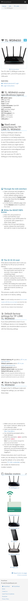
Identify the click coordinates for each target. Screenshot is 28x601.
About (3, 589)
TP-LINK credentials (13, 462)
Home (4, 6)
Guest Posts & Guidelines (8, 594)
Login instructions (8, 86)
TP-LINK (16, 6)
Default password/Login (11, 83)
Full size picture (15, 69)
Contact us (4, 591)
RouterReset (7, 2)
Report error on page (20, 574)
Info (10, 6)
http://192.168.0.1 (9, 431)
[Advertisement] (14, 25)
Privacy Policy (5, 599)
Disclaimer (4, 596)
